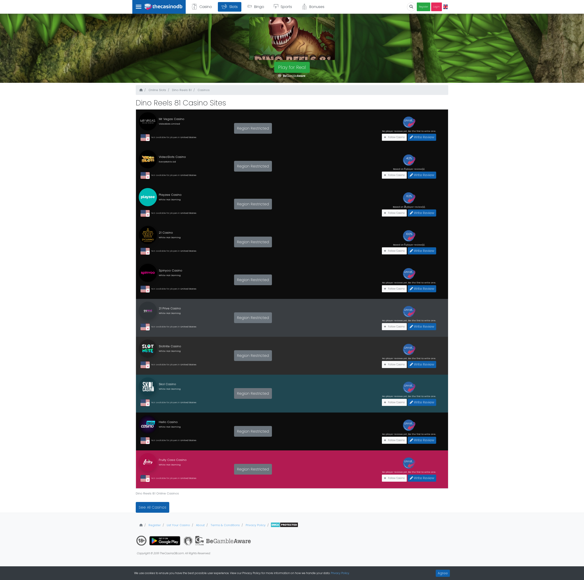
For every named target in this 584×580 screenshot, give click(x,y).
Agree (443, 573)
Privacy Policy (255, 525)
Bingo (259, 6)
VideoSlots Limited (169, 123)
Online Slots (157, 90)
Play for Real (292, 67)
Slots (233, 6)
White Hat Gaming (170, 199)
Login (436, 6)
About (200, 525)
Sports (286, 6)
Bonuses (316, 6)
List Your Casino (178, 525)
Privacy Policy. (340, 573)
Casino (205, 6)
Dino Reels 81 (181, 90)
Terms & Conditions (225, 525)
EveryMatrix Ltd (167, 161)
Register (423, 6)
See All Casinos (152, 507)
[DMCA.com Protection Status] (284, 525)
